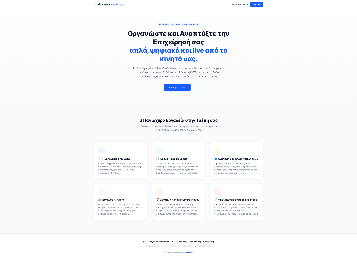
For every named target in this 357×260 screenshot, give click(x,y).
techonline (189, 252)
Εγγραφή (256, 4)
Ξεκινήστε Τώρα (177, 87)
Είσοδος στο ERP (240, 4)
